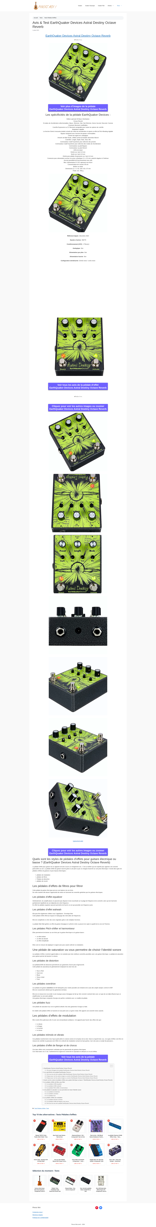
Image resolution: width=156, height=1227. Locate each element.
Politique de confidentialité (40, 1217)
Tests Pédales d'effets (50, 17)
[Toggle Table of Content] (110, 1065)
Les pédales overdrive (52, 1093)
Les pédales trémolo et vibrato (54, 1099)
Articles (110, 5)
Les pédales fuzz (51, 1095)
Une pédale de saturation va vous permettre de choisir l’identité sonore (62, 1090)
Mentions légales (37, 1215)
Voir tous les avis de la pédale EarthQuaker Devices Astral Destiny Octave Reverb (78, 1058)
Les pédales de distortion (53, 1091)
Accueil (36, 17)
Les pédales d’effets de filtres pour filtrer (54, 1082)
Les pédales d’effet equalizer (54, 1084)
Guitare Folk (101, 5)
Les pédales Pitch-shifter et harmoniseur (57, 1087)
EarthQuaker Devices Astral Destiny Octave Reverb (78, 35)
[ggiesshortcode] (78, 841)
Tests (118, 5)
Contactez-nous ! (37, 1212)
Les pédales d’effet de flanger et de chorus (58, 1101)
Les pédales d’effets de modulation (53, 1097)
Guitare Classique (90, 5)
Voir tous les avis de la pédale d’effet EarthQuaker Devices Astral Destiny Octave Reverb (78, 386)
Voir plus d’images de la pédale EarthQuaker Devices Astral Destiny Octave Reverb (78, 107)
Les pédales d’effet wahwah (54, 1086)
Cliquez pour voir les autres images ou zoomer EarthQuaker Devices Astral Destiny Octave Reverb (78, 407)
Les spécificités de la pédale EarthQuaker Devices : (57, 1072)
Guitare (80, 5)
